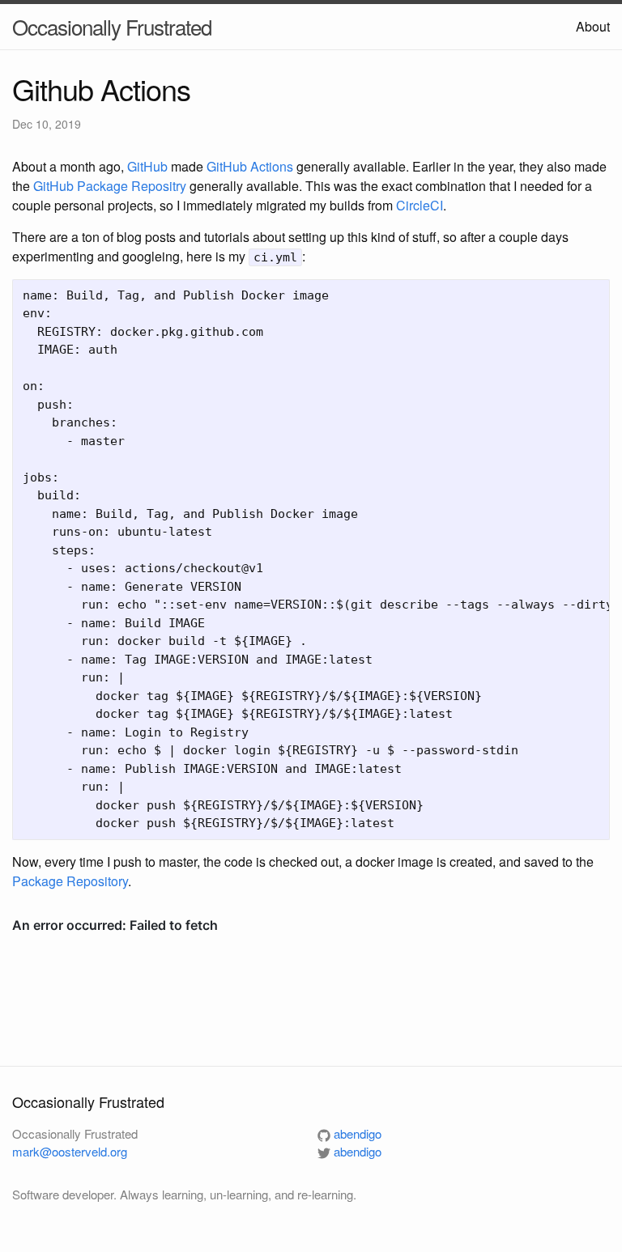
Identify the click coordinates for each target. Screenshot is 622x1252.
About (593, 26)
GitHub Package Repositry (109, 185)
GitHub (147, 166)
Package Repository (70, 881)
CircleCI (419, 205)
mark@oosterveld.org (69, 1151)
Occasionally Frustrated (111, 26)
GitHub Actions (250, 166)
